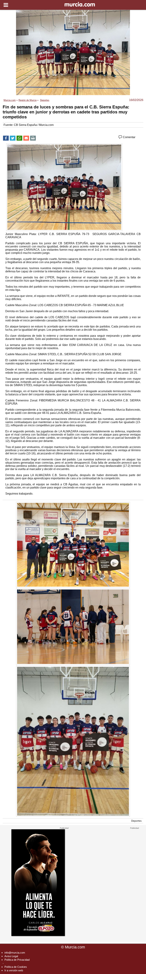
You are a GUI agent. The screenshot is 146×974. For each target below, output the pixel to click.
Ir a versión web (13, 970)
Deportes (136, 820)
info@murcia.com (14, 952)
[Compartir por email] (26, 138)
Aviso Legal (11, 956)
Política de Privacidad (17, 959)
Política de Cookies (15, 966)
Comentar (128, 137)
